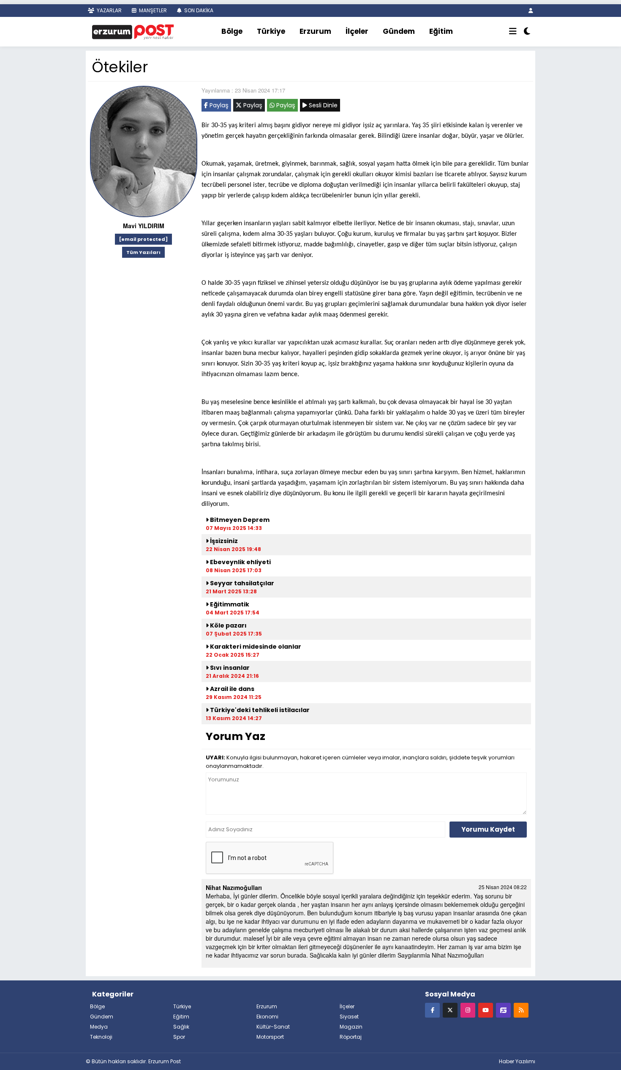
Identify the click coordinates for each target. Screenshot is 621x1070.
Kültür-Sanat (273, 1026)
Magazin (351, 1026)
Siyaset (349, 1016)
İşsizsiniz (223, 541)
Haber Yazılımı (517, 1061)
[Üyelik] (530, 10)
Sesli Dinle (322, 105)
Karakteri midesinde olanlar (256, 646)
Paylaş (218, 105)
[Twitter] (450, 1010)
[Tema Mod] (527, 31)
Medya (99, 1026)
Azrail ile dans (231, 689)
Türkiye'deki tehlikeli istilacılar (259, 710)
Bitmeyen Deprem (239, 520)
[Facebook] (432, 1010)
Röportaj (351, 1036)
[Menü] (513, 32)
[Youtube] (485, 1010)
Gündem (399, 31)
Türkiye (271, 31)
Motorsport (270, 1036)
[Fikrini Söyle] (503, 1010)
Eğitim (441, 31)
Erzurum (315, 31)
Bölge (231, 31)
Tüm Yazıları (143, 252)
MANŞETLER (152, 10)
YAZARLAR (108, 10)
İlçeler (357, 31)
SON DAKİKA (198, 10)
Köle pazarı (228, 625)
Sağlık (181, 1026)
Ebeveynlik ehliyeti (240, 562)
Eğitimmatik (229, 604)
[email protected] (143, 239)
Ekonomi (267, 1016)
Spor (179, 1036)
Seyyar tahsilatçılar (242, 583)
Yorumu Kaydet (488, 829)
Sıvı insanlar (229, 667)
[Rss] (521, 1010)
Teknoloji (101, 1036)
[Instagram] (467, 1010)
